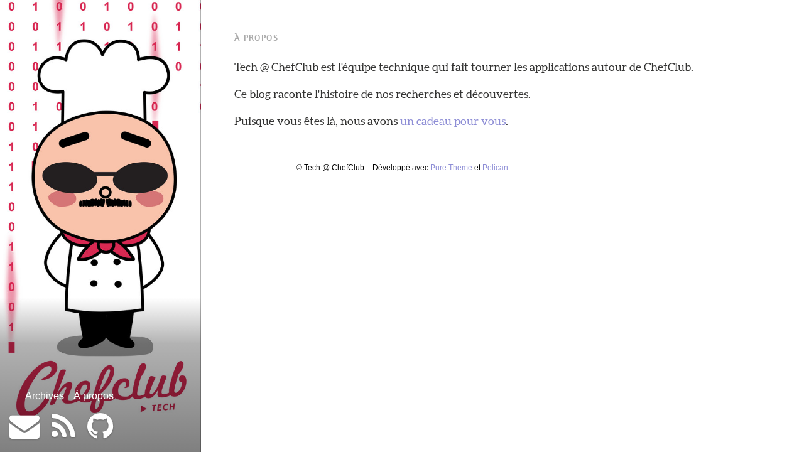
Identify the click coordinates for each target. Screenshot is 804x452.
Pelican (495, 167)
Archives (44, 395)
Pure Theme (451, 167)
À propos (93, 395)
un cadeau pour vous (453, 121)
